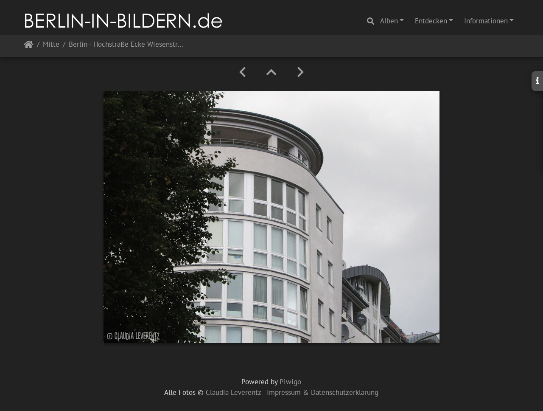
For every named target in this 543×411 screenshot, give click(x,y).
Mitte (51, 45)
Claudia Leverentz (233, 392)
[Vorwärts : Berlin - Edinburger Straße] (300, 72)
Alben (389, 20)
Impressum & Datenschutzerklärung (322, 392)
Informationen (486, 20)
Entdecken (431, 20)
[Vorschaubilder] (271, 72)
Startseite (29, 46)
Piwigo (290, 381)
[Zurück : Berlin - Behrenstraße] (242, 72)
